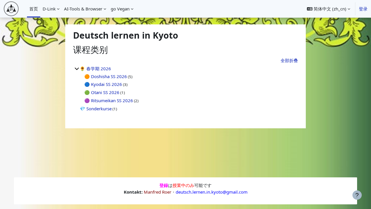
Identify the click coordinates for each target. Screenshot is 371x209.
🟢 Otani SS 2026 (101, 92)
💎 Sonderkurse (96, 108)
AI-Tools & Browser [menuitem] (83, 9)
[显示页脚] (357, 195)
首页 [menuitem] (33, 9)
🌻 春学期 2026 (95, 68)
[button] (328, 8)
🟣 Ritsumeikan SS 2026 (108, 100)
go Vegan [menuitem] (120, 9)
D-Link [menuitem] (49, 9)
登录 (363, 9)
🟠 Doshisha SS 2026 (105, 76)
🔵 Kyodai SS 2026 (103, 84)
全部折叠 (289, 60)
